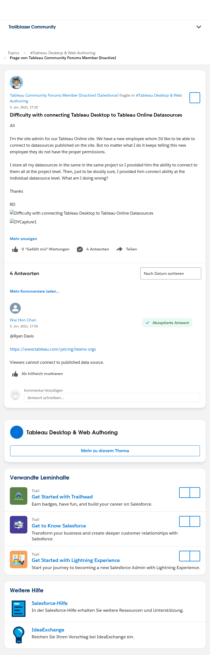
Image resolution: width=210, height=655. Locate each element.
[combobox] (170, 273)
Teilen (126, 250)
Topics (13, 52)
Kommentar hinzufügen (43, 390)
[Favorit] (195, 98)
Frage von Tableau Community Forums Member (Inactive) (63, 57)
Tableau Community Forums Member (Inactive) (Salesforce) (64, 95)
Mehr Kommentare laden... (35, 291)
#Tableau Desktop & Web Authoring (62, 52)
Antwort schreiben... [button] (46, 397)
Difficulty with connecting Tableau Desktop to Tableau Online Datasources (96, 115)
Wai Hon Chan (23, 320)
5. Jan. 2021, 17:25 (24, 107)
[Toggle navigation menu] (199, 27)
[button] (105, 450)
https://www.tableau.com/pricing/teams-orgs (53, 349)
